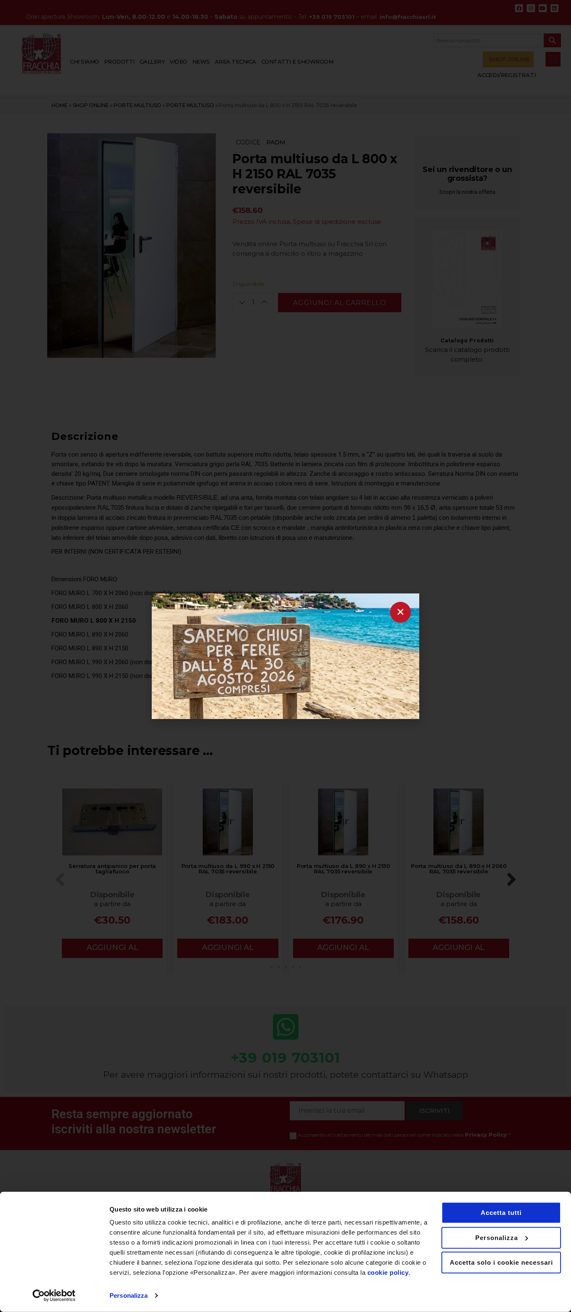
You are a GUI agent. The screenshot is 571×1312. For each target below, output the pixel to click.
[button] (400, 612)
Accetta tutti (501, 1212)
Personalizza (129, 1295)
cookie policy (388, 1272)
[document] (285, 656)
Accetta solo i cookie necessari (501, 1262)
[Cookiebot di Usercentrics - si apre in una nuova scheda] (54, 1295)
